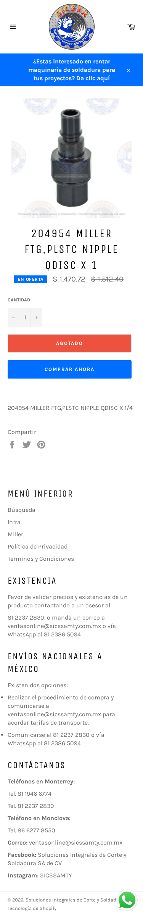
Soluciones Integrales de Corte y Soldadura (75, 900)
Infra (14, 522)
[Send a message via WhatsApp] (127, 900)
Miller (15, 534)
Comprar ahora (69, 369)
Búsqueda (21, 509)
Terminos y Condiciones (41, 558)
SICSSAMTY (56, 875)
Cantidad (19, 300)
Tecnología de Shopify (32, 908)
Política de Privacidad (37, 546)
